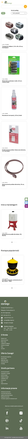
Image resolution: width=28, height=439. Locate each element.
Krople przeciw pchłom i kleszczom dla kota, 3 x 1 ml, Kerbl (14, 150)
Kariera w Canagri (5, 345)
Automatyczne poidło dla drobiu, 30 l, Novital (12, 235)
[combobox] (14, 6)
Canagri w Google (8, 322)
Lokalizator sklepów (5, 343)
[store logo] (8, 2)
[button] (3, 13)
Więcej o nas (4, 338)
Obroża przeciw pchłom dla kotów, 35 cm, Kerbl (13, 185)
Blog (2, 347)
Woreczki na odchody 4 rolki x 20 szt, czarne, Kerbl (12, 81)
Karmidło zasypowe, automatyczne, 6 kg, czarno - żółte (12, 280)
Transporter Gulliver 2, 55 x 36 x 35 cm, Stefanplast (12, 47)
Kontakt (3, 348)
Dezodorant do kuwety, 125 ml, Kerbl (12, 115)
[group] (14, 224)
